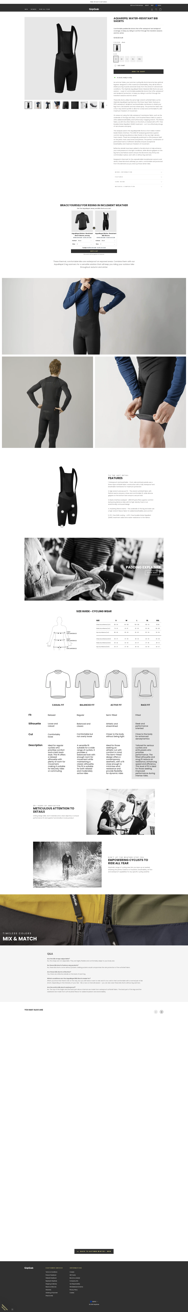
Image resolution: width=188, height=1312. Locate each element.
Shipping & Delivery (51, 1284)
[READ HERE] (94, 569)
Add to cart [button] (94, 251)
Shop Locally (49, 1295)
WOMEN (33, 9)
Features (119, 177)
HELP (152, 5)
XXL (139, 59)
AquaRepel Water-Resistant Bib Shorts (105, 234)
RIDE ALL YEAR (44, 9)
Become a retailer (75, 1278)
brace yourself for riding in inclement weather (94, 205)
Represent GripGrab (51, 1281)
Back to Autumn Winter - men (95, 1251)
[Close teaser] (12, 1309)
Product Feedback (51, 1275)
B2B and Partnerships (136, 5)
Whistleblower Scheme (76, 1287)
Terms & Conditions (51, 1272)
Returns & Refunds (51, 1287)
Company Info (74, 1281)
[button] (6, 1306)
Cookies (72, 1293)
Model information (123, 172)
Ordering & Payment (52, 1293)
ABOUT (147, 5)
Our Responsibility (75, 1284)
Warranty (48, 1290)
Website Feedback (51, 1278)
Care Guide (120, 181)
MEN (26, 9)
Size (115, 54)
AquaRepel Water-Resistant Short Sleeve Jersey (82, 234)
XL (133, 59)
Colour (119, 42)
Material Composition (125, 186)
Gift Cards (73, 1275)
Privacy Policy (74, 1290)
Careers (72, 1272)
